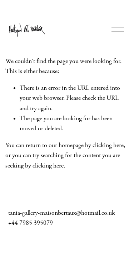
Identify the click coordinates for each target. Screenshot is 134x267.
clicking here (108, 145)
